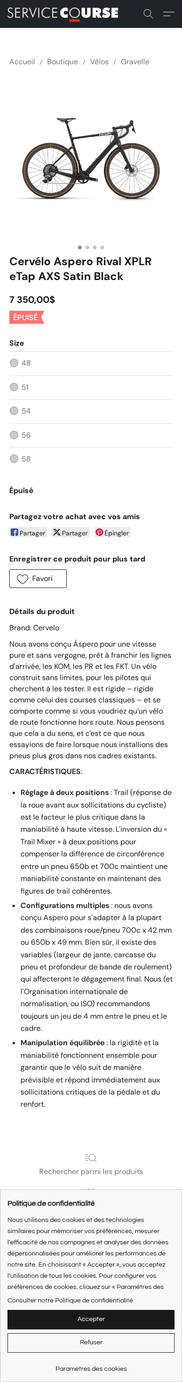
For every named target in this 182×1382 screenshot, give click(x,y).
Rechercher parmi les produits (91, 1171)
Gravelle (135, 62)
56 (26, 435)
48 (26, 363)
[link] (91, 1365)
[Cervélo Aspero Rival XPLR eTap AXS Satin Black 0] (91, 158)
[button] (65, 14)
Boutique (62, 62)
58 (26, 459)
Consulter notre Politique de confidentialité (70, 1300)
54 (26, 411)
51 (24, 387)
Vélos (99, 62)
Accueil (22, 62)
